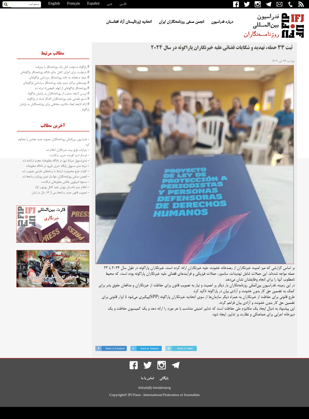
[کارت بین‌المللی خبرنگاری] (52, 242)
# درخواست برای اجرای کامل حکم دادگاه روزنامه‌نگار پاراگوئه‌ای (54, 72)
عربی (109, 4)
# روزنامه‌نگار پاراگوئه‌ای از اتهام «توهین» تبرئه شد (62, 88)
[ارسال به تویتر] (181, 349)
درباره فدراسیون (222, 22)
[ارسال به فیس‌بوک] (111, 349)
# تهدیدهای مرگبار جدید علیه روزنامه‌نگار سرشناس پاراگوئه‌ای (56, 83)
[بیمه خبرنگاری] (52, 287)
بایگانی (164, 378)
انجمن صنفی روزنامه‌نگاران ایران (181, 22)
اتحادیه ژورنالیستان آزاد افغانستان (129, 22)
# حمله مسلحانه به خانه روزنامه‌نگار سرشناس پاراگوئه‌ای (59, 78)
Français (73, 4)
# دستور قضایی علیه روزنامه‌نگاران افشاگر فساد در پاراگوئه (58, 99)
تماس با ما (147, 378)
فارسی (122, 4)
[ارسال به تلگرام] (146, 349)
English (54, 4)
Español (93, 4)
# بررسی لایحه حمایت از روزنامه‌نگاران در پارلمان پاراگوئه (58, 94)
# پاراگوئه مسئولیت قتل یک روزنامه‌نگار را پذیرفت (62, 67)
